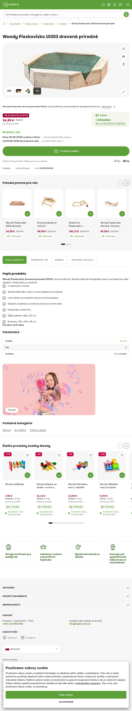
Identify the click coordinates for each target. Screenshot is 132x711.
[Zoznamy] (103, 4)
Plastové (7, 430)
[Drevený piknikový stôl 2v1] (49, 203)
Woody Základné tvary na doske (109, 486)
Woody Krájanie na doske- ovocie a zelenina (47, 486)
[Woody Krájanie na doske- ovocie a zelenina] (49, 465)
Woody (26, 168)
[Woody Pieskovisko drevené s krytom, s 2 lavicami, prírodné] (112, 203)
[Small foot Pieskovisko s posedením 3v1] (80, 203)
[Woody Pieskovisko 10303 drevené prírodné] (9, 91)
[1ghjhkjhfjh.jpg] (17, 465)
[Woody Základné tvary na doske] (112, 465)
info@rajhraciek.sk (80, 623)
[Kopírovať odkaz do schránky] (123, 64)
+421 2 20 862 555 (13, 623)
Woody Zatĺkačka (14, 484)
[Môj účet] (109, 4)
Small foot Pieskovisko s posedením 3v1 (77, 224)
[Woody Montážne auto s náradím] (80, 465)
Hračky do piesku (38, 430)
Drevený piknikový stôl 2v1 (47, 224)
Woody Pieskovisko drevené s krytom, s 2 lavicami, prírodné (111, 224)
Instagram (30, 637)
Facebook (12, 637)
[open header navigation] (128, 4)
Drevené (6, 168)
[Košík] (120, 4)
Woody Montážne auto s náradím (77, 486)
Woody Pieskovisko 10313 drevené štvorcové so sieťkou (17, 224)
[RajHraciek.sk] (4, 23)
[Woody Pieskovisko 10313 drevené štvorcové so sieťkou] (17, 203)
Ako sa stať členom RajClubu (110, 123)
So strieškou (20, 430)
